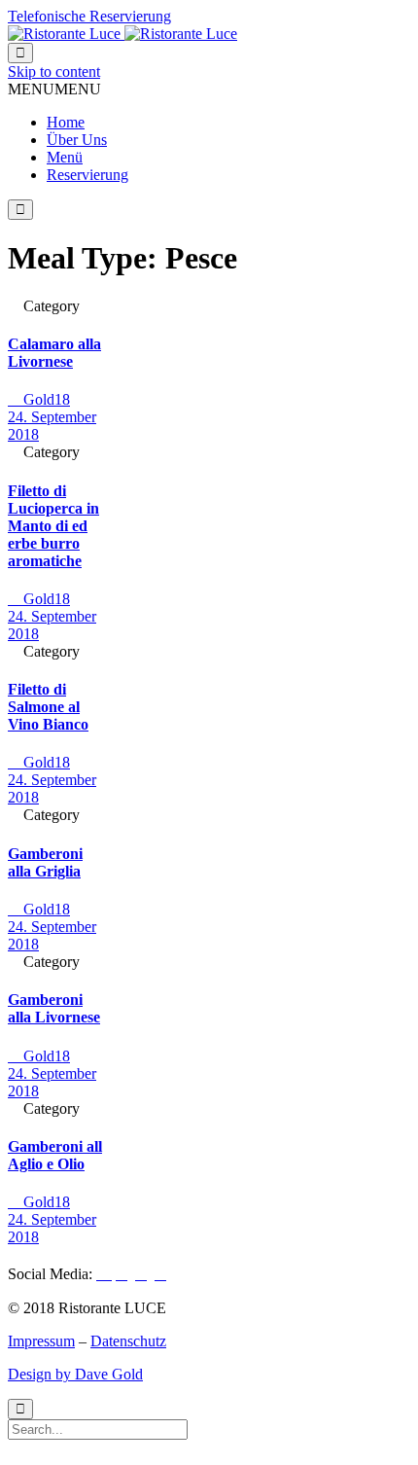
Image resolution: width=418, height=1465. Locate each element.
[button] (54, 89)
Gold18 (39, 399)
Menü (65, 157)
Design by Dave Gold (75, 1374)
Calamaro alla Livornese (54, 353)
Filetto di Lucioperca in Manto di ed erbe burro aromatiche (53, 525)
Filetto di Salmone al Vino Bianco (48, 706)
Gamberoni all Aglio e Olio (55, 1155)
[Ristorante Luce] (122, 33)
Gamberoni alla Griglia (45, 862)
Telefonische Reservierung (89, 16)
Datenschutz (128, 1341)
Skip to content (54, 71)
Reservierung (87, 174)
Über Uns (77, 139)
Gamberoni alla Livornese (54, 1008)
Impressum (41, 1341)
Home (66, 122)
